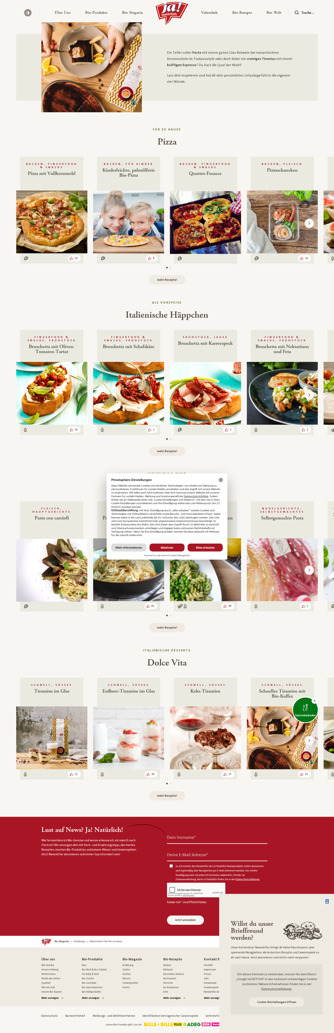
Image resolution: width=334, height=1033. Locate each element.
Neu (84, 965)
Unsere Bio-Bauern (51, 992)
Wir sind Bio (47, 965)
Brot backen (169, 978)
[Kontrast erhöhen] (28, 12)
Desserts (168, 983)
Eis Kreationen (171, 987)
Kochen (127, 974)
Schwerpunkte (130, 983)
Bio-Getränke (89, 983)
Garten (126, 969)
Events (126, 987)
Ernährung (128, 965)
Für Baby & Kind (90, 974)
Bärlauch (168, 969)
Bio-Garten (88, 978)
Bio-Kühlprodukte (91, 992)
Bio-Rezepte (172, 959)
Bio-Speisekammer (92, 987)
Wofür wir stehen (50, 978)
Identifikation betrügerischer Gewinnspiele (170, 1016)
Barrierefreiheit (75, 1016)
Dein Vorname (181, 837)
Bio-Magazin (132, 959)
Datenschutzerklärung (276, 989)
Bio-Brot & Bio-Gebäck (94, 969)
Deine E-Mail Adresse (187, 855)
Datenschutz (49, 1016)
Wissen (126, 978)
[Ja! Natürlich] (172, 15)
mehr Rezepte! (167, 280)
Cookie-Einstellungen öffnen (276, 1002)
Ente (165, 992)
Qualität (45, 983)
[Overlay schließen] (327, 901)
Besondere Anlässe (173, 974)
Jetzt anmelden (185, 920)
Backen (167, 965)
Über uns (48, 959)
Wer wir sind (48, 987)
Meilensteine (48, 974)
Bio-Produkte (92, 959)
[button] (62, 13)
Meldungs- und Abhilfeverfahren (114, 1016)
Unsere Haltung (50, 969)
